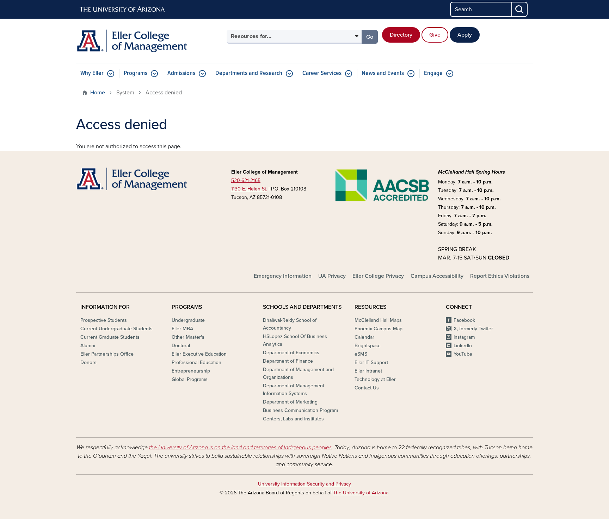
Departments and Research (248, 73)
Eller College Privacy (378, 276)
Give (435, 34)
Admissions (181, 73)
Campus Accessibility (437, 276)
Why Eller (92, 73)
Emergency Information (283, 276)
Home (97, 92)
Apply (464, 34)
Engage (433, 73)
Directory (401, 34)
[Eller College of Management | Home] (149, 41)
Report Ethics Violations (499, 276)
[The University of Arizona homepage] (122, 9)
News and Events (383, 73)
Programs (135, 73)
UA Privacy (332, 276)
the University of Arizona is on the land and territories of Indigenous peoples (240, 447)
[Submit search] (520, 9)
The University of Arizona (360, 493)
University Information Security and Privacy (304, 484)
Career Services (322, 73)
